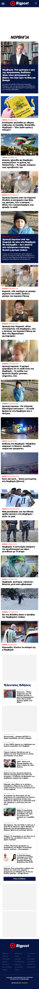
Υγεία (17, 970)
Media (17, 956)
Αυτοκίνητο (19, 967)
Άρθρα (4, 970)
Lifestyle (18, 959)
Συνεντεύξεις (7, 967)
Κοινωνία (5, 964)
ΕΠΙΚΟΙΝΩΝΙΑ (24, 979)
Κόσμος (5, 962)
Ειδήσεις (5, 953)
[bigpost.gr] (19, 3)
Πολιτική (5, 956)
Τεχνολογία (31, 953)
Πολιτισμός (31, 959)
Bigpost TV (31, 964)
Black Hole (18, 953)
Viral (28, 956)
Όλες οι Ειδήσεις (19, 879)
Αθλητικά (18, 964)
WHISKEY (24, 983)
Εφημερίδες (31, 967)
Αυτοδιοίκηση (19, 962)
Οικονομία (5, 959)
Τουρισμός (30, 962)
